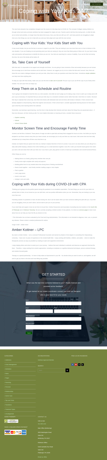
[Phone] (82, 364)
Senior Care (8, 396)
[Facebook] (72, 364)
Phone (55, 307)
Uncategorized (9, 414)
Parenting (8, 382)
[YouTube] (76, 364)
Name (27, 300)
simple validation (90, 73)
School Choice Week (21, 123)
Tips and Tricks (9, 400)
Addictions (8, 360)
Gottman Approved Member (46, 360)
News (7, 373)
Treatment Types (10, 409)
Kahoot (17, 120)
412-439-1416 (42, 424)
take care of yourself (56, 80)
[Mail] (79, 364)
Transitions (8, 405)
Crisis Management (11, 364)
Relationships (9, 391)
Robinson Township (29, 210)
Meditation (8, 369)
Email (27, 307)
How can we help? (30, 323)
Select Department (30, 315)
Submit (29, 333)
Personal (7, 387)
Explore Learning (20, 117)
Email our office (42, 457)
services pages (83, 210)
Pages (7, 378)
